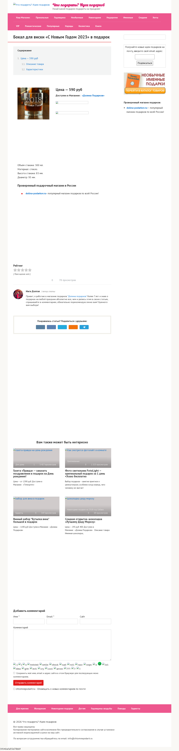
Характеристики (34, 69)
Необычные (77, 17)
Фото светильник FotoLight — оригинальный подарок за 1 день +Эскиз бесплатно (85, 473)
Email (50, 616)
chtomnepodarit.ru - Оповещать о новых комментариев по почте (51, 688)
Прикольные (42, 17)
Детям (82, 708)
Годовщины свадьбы (101, 708)
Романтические (33, 26)
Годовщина (59, 17)
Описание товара (35, 64)
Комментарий (20, 627)
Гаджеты (135, 708)
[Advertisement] (64, 141)
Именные (128, 17)
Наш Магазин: (23, 17)
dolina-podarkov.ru (36, 193)
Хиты (155, 17)
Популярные (53, 26)
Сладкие (143, 17)
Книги (98, 26)
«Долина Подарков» (93, 95)
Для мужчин (22, 708)
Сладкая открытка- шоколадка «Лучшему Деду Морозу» (83, 520)
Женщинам (40, 708)
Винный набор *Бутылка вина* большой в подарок (31, 520)
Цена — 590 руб (29, 58)
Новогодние (95, 17)
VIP (17, 26)
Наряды (69, 26)
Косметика (84, 26)
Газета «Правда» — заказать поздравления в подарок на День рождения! (33, 473)
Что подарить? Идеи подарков (78, 4)
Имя (16, 616)
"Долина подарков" (77, 296)
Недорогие (112, 17)
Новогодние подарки (62, 708)
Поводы (122, 708)
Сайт (82, 616)
